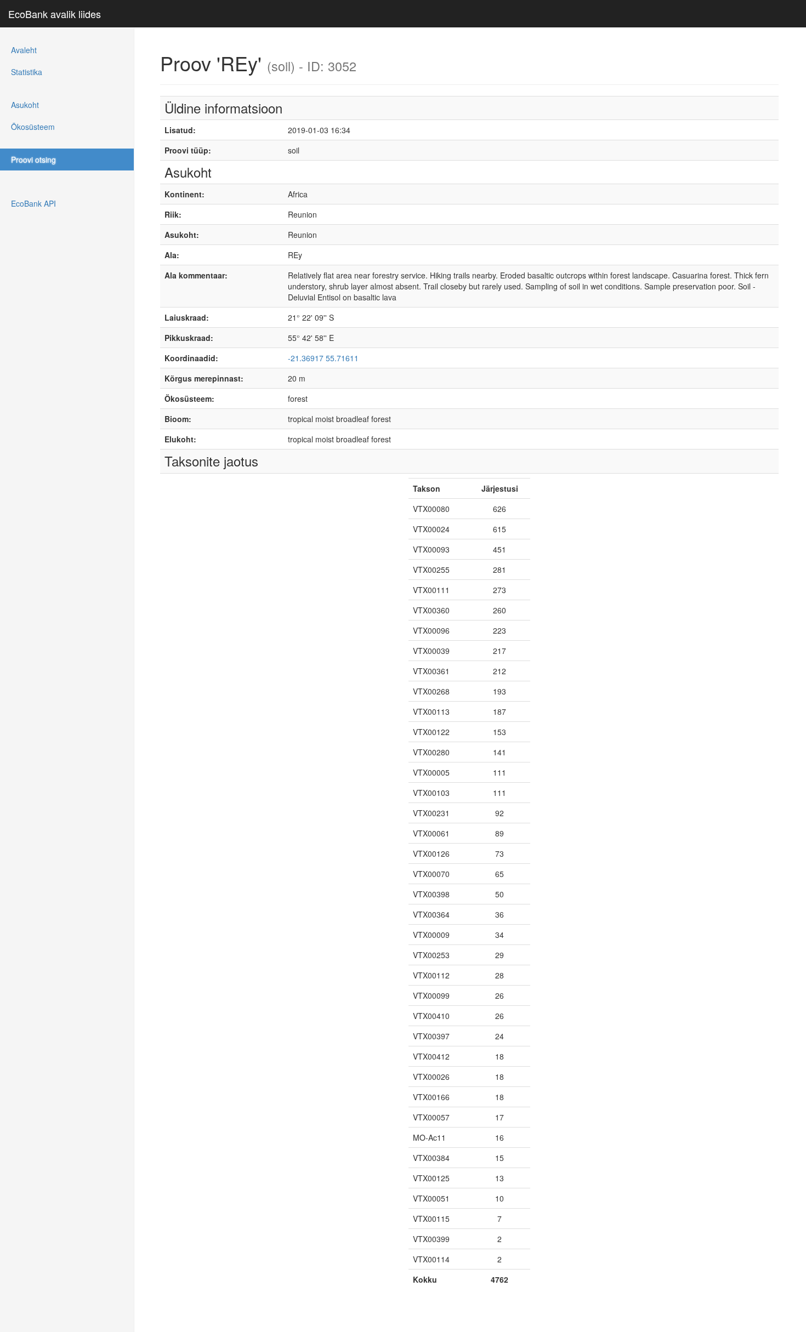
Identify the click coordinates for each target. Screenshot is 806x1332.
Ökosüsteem (33, 126)
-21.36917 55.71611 (323, 357)
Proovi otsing (33, 159)
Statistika (26, 71)
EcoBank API (33, 203)
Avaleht (24, 49)
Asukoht (25, 104)
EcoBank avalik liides (54, 14)
